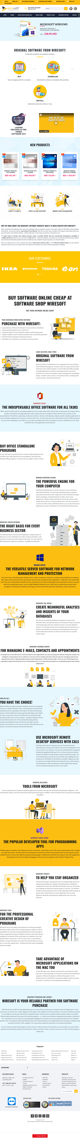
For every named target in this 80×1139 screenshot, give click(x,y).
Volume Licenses (47, 1083)
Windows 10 (74, 1057)
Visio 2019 (73, 1053)
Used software (46, 1085)
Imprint (44, 1087)
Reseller (25, 1079)
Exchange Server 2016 (37, 1053)
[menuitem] (59, 1)
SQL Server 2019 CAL (21, 1059)
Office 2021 (4, 1051)
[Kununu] (43, 1115)
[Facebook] (32, 1115)
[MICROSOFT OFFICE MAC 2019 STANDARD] (10, 161)
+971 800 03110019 (9, 1083)
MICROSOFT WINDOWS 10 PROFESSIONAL (49, 171)
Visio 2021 (73, 1051)
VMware (73, 1059)
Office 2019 (4, 1053)
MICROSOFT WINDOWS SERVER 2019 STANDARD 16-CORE (69, 171)
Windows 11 (74, 1055)
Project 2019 (54, 1059)
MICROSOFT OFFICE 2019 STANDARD (30, 171)
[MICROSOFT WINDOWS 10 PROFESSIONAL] (49, 161)
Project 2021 (54, 1057)
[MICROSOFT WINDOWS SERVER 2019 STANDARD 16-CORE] (69, 161)
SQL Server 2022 (20, 1053)
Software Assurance (28, 1081)
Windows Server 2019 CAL (22, 1051)
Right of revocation (27, 1087)
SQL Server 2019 (20, 1055)
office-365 (45, 1077)
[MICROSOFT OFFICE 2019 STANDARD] (30, 161)
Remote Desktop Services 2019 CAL (60, 1051)
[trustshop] (44, 1104)
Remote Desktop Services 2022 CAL (40, 1059)
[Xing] (36, 1115)
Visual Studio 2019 (55, 1055)
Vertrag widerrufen (41, 1136)
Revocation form (27, 1089)
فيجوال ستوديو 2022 (56, 1053)
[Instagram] (47, 1115)
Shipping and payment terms (30, 1085)
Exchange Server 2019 (37, 1051)
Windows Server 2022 (6, 1055)
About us (45, 1081)
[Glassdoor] (40, 1115)
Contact (25, 1083)
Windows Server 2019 (6, 1057)
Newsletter (45, 1079)
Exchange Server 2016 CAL (38, 1057)
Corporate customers (28, 1077)
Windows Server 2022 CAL (7, 1059)
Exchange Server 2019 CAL (38, 1055)
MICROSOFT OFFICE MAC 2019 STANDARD (10, 171)
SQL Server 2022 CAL (21, 1057)
